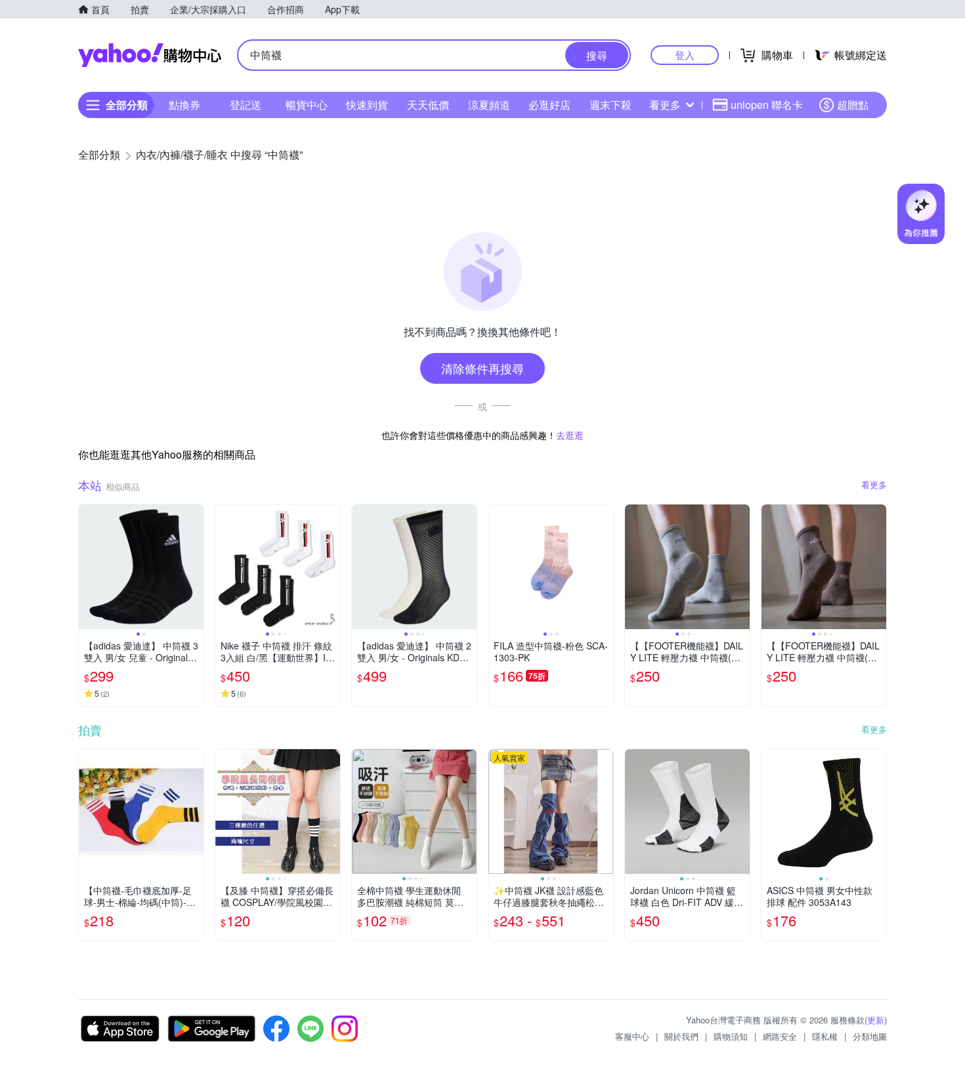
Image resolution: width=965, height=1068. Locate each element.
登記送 (245, 104)
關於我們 (681, 1036)
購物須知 (731, 1036)
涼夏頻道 (489, 104)
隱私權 (825, 1036)
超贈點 (852, 104)
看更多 (665, 104)
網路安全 (780, 1036)
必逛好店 (549, 104)
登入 (685, 55)
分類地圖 (870, 1036)
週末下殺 (611, 104)
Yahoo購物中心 (149, 55)
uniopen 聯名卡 (767, 104)
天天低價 (428, 104)
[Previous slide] (87, 566)
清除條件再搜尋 (482, 368)
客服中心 (632, 1036)
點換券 (184, 104)
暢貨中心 (307, 104)
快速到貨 (367, 104)
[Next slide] (195, 566)
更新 (875, 1020)
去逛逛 (570, 435)
